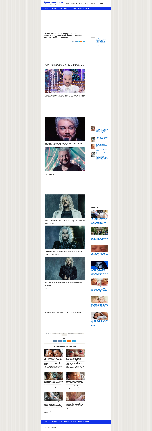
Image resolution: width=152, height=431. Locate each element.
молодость (80, 333)
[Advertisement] (76, 20)
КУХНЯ (80, 3)
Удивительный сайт (53, 2)
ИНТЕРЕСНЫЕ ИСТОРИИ (102, 3)
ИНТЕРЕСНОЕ (74, 3)
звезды (65, 333)
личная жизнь (72, 333)
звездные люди (57, 333)
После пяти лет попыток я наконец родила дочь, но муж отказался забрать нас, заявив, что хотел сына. (53, 383)
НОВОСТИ (86, 3)
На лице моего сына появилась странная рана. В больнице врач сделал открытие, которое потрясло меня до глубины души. (75, 383)
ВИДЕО (67, 3)
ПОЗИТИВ (92, 3)
